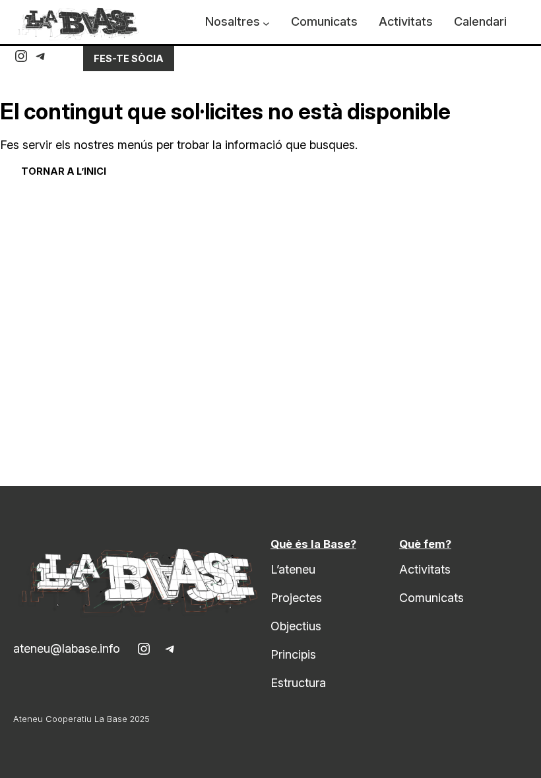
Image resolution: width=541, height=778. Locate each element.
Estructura (298, 683)
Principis (293, 654)
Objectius (295, 626)
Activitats (425, 569)
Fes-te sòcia (129, 58)
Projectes (296, 598)
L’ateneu (292, 569)
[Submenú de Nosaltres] (266, 23)
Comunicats (431, 598)
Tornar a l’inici (63, 171)
